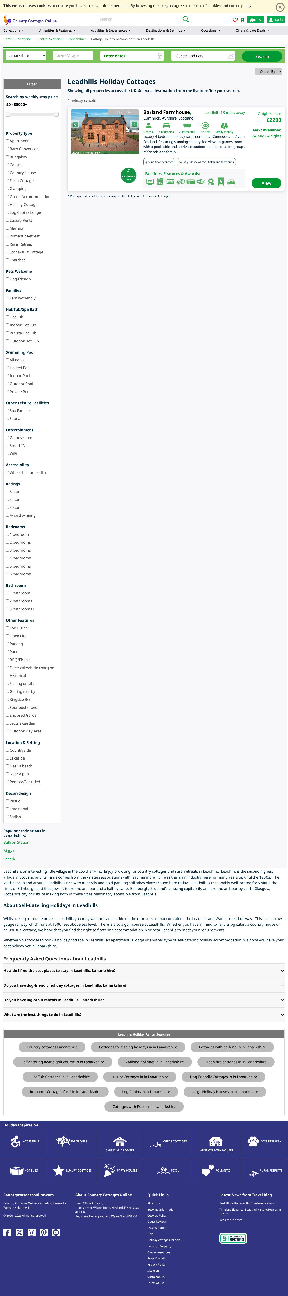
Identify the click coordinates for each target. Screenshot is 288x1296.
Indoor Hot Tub (22, 324)
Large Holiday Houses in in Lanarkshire (225, 1091)
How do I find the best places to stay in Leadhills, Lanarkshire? (60, 970)
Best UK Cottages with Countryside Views (246, 1203)
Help (150, 1234)
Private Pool (19, 391)
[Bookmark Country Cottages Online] (242, 19)
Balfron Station (16, 842)
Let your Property (159, 1246)
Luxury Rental (21, 220)
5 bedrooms (20, 566)
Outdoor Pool (21, 383)
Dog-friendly (20, 278)
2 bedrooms (20, 542)
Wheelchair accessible (28, 472)
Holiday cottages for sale (163, 1240)
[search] (184, 19)
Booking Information (161, 1209)
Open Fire (18, 635)
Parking (16, 643)
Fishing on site (21, 683)
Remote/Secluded (24, 781)
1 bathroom (19, 593)
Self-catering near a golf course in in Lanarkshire (62, 1061)
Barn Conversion (24, 148)
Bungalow (18, 156)
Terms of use (155, 1283)
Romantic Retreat (24, 236)
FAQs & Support (158, 1228)
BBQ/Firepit (19, 659)
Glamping (18, 188)
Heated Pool (20, 367)
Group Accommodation (29, 196)
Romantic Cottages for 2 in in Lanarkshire (65, 1091)
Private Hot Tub (22, 333)
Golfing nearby (22, 691)
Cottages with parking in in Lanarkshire (232, 1047)
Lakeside (17, 758)
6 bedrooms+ (21, 574)
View (266, 183)
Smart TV (17, 445)
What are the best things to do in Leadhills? (43, 1014)
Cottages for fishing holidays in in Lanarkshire (138, 1047)
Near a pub (19, 773)
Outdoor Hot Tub (24, 340)
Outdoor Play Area (25, 731)
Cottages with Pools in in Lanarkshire (144, 1106)
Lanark (9, 858)
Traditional (18, 808)
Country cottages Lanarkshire (52, 1047)
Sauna (14, 418)
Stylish (15, 816)
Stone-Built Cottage (26, 252)
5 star (14, 491)
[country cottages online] (30, 19)
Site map (153, 1270)
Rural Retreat (20, 244)
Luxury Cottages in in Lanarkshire (139, 1076)
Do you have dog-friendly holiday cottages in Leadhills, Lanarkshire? (65, 985)
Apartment (19, 140)
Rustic (14, 800)
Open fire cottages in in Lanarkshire (236, 1061)
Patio (13, 651)
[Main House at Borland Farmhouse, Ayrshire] (105, 131)
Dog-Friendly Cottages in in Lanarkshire (223, 1076)
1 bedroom (19, 534)
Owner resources (158, 1252)
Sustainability (156, 1277)
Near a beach (20, 766)
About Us (153, 1203)
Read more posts (230, 1220)
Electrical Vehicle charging (31, 667)
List (259, 19)
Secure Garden (22, 723)
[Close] (280, 7)
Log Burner (19, 628)
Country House (22, 172)
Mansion (17, 228)
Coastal (15, 164)
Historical (17, 675)
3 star (14, 507)
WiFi (13, 453)
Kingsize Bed (20, 699)
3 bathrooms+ (21, 609)
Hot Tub (16, 317)
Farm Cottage (21, 180)
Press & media (156, 1258)
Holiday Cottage (23, 204)
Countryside (20, 750)
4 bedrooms (20, 558)
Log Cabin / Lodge (25, 212)
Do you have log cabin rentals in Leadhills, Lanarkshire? (54, 999)
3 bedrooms (20, 550)
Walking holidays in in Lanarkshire (155, 1061)
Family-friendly (22, 298)
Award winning (22, 515)
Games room (20, 437)
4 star (14, 499)
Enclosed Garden (24, 715)
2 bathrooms (20, 600)
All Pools (16, 359)
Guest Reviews (157, 1222)
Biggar (9, 850)
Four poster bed (23, 707)
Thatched (17, 259)
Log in (278, 19)
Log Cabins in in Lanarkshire (146, 1091)
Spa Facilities (20, 410)
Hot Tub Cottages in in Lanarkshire (60, 1076)
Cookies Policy (156, 1215)
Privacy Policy (156, 1264)
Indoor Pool (19, 375)
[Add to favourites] (235, 20)
